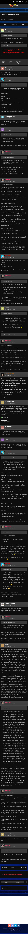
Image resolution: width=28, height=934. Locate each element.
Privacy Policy (21, 928)
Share (7, 882)
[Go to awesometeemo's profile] (2, 402)
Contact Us (12, 929)
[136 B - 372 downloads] (4, 417)
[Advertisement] (14, 910)
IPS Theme (5, 928)
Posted (9, 31)
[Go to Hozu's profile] (2, 30)
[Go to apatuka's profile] (2, 308)
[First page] (2, 24)
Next (23, 24)
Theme (15, 928)
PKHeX (11, 19)
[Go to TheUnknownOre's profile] (2, 117)
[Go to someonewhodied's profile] (2, 604)
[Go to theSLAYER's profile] (2, 79)
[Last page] (26, 24)
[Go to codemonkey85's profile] (2, 374)
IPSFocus (11, 928)
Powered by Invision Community (14, 930)
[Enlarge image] (21, 327)
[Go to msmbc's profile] (2, 645)
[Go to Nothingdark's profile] (2, 68)
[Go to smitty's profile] (2, 129)
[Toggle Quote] (3, 35)
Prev (5, 24)
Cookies (16, 929)
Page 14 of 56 (14, 24)
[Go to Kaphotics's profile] (2, 152)
